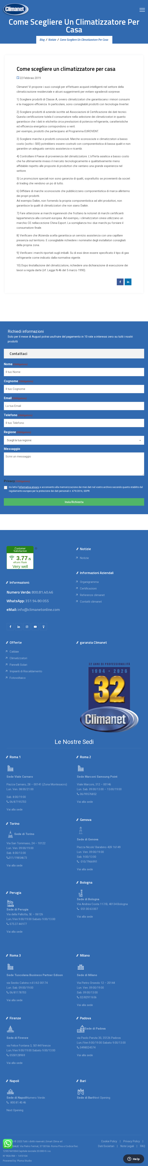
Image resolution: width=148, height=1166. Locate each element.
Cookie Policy (109, 1141)
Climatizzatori (18, 658)
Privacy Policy (131, 1141)
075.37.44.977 (18, 924)
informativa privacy (29, 487)
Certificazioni (88, 588)
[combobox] (74, 440)
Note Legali (127, 1146)
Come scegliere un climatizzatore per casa (66, 68)
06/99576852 (88, 794)
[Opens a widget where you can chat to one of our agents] (133, 1159)
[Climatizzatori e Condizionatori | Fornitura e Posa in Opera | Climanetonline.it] (15, 9)
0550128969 (17, 1055)
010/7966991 (88, 861)
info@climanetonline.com (39, 609)
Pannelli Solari (18, 664)
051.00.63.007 (89, 909)
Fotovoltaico (18, 678)
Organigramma (89, 582)
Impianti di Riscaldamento (26, 671)
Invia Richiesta (74, 502)
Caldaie (14, 651)
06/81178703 (18, 992)
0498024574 (87, 1047)
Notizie (84, 558)
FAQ (142, 1146)
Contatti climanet (91, 601)
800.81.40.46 (42, 592)
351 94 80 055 (37, 601)
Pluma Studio (24, 1160)
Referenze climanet (92, 595)
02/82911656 (88, 997)
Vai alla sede (15, 809)
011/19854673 (18, 857)
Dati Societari (106, 1146)
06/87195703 (18, 802)
